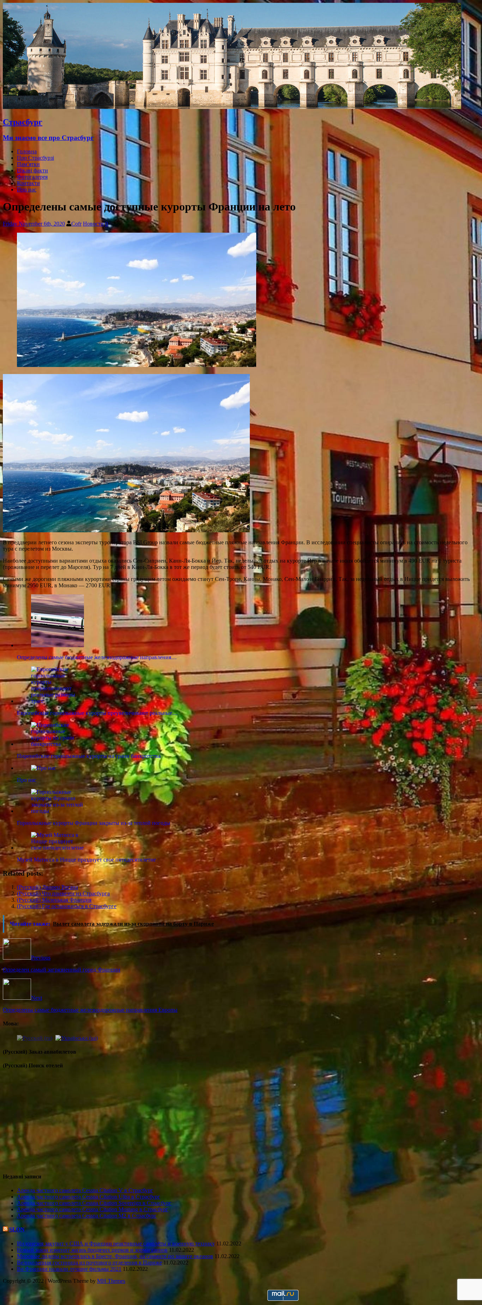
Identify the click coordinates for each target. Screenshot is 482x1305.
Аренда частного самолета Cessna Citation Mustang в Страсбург (92, 1209)
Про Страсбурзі (35, 158)
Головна (27, 151)
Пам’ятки (28, 164)
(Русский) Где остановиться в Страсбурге (66, 906)
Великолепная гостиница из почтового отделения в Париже (89, 1263)
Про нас (26, 189)
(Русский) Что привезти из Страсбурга (63, 893)
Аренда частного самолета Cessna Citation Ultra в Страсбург (88, 1197)
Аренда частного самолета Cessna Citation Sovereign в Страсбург (94, 1203)
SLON (17, 1229)
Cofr (76, 224)
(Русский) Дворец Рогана (47, 887)
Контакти (28, 183)
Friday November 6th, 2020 (34, 224)
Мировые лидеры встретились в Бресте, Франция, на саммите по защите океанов (115, 1256)
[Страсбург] (232, 107)
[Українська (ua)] (76, 1037)
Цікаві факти (32, 170)
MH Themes (111, 1281)
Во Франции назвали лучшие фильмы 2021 (69, 1269)
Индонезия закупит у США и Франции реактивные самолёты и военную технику (116, 1243)
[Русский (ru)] (34, 1037)
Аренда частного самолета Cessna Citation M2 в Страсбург (87, 1216)
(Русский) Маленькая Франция (54, 900)
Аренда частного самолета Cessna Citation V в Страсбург (85, 1190)
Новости (93, 224)
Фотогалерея (32, 177)
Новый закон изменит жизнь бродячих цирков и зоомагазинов (92, 1250)
